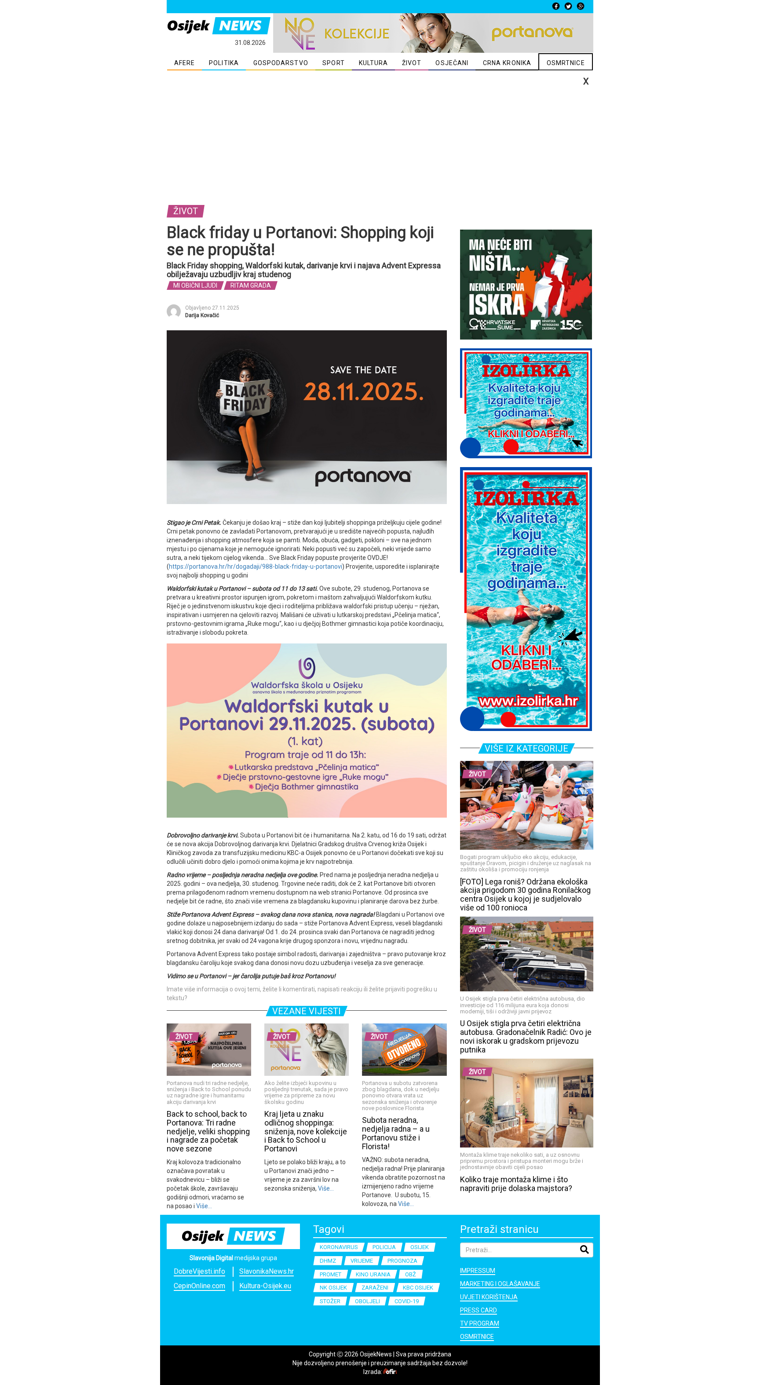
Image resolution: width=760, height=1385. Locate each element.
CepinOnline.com (199, 1286)
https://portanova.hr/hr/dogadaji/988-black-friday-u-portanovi (255, 566)
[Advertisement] (380, 136)
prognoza (402, 1260)
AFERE (184, 62)
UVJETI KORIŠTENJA (489, 1297)
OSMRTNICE (566, 62)
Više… (203, 1206)
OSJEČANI (451, 62)
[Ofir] (390, 1371)
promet (330, 1274)
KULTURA (373, 62)
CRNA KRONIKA (507, 62)
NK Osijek (333, 1287)
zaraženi (375, 1287)
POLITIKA (224, 62)
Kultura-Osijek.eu (265, 1286)
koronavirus (339, 1247)
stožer (330, 1301)
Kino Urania (373, 1274)
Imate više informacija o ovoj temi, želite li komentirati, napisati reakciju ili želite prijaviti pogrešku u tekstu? (302, 993)
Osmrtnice (477, 1336)
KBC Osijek (418, 1287)
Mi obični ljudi (195, 285)
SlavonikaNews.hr (266, 1271)
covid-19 (407, 1301)
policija (384, 1247)
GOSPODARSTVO (280, 62)
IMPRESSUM (477, 1270)
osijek (419, 1247)
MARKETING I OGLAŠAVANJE (500, 1283)
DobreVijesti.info (199, 1271)
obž (410, 1274)
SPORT (333, 62)
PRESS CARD (478, 1310)
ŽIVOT (412, 62)
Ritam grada (250, 285)
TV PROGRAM (479, 1323)
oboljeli (367, 1301)
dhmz (328, 1260)
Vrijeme (362, 1260)
